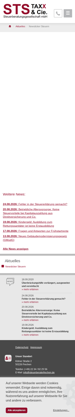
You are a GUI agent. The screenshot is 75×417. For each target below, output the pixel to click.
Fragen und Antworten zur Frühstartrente (35, 231)
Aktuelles (12, 261)
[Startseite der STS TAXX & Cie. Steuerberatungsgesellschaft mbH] (10, 26)
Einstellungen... (61, 410)
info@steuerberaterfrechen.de (39, 372)
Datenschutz (21, 347)
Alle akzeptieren (16, 410)
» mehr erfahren (30, 289)
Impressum (36, 347)
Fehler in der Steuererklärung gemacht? (35, 204)
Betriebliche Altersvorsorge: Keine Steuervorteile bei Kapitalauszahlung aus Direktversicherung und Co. (31, 213)
